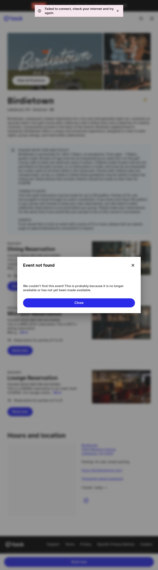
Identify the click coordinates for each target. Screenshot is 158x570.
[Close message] (118, 11)
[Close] (132, 265)
